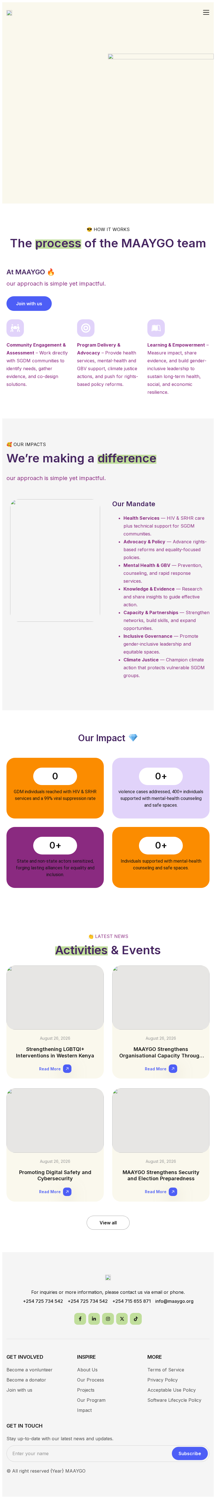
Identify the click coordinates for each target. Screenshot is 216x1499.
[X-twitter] (122, 1319)
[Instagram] (108, 1319)
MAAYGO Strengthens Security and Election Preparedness (161, 1175)
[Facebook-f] (80, 1319)
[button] (206, 13)
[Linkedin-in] (94, 1319)
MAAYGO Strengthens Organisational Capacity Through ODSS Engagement (160, 1055)
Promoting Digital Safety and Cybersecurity (55, 1175)
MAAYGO (75, 1471)
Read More (50, 1068)
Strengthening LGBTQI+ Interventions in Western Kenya (55, 1052)
